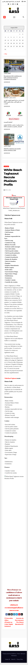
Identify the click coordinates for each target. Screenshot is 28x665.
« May (5, 54)
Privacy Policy (20, 659)
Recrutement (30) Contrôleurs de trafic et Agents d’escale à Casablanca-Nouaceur (13, 77)
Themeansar (14, 655)
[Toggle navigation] (14, 17)
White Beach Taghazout (10, 378)
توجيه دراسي (12, 97)
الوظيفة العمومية (8, 122)
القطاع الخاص (7, 73)
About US (13, 659)
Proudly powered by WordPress (10, 653)
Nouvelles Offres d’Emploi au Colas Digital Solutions (8, 622)
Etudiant (6, 97)
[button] (23, 17)
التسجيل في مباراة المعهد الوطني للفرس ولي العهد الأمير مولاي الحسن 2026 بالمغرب (14, 102)
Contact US (7, 659)
